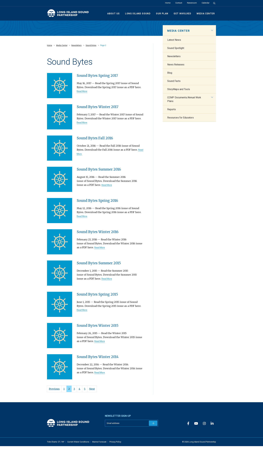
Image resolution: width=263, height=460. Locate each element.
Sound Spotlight (175, 48)
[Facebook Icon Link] (188, 423)
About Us (113, 13)
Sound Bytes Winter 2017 (97, 107)
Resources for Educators (180, 117)
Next (92, 388)
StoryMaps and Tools (178, 89)
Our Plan (162, 13)
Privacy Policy (115, 442)
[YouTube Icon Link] (196, 423)
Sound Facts (174, 81)
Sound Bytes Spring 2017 (97, 75)
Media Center (206, 13)
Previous (54, 388)
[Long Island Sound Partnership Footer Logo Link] (73, 423)
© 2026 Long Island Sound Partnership (199, 442)
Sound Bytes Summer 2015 (99, 263)
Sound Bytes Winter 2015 (97, 325)
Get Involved (182, 13)
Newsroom (192, 3)
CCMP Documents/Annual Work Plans (184, 99)
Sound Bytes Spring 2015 (97, 294)
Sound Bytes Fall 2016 (95, 138)
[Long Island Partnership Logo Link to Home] (69, 14)
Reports (171, 109)
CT (59, 442)
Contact (178, 3)
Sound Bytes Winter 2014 (98, 357)
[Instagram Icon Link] (204, 423)
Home (167, 3)
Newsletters (76, 45)
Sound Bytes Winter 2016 (97, 232)
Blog (169, 72)
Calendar (205, 3)
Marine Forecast (99, 442)
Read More (82, 91)
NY (63, 442)
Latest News (174, 39)
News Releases (175, 64)
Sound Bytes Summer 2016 (99, 169)
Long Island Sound (138, 13)
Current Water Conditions (78, 442)
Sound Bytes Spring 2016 (97, 200)
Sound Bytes (91, 45)
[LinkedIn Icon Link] (212, 423)
